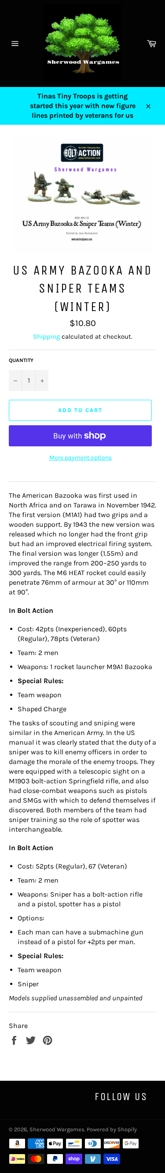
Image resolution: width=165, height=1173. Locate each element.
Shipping (46, 336)
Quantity (21, 360)
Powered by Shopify (112, 1129)
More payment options (80, 457)
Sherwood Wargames (56, 1129)
